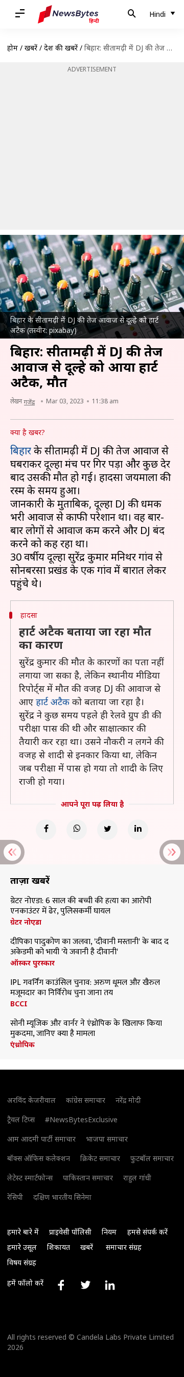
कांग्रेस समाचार (85, 1100)
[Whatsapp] (76, 829)
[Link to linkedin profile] (110, 1285)
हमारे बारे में (23, 1232)
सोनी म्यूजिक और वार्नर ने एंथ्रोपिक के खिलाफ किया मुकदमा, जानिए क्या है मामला (86, 1029)
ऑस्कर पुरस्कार (32, 963)
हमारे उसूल (22, 1247)
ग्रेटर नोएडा (25, 922)
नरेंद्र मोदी (128, 1100)
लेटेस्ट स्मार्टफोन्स (30, 1177)
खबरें (31, 48)
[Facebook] (46, 829)
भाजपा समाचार (107, 1139)
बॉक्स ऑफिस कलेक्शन (38, 1158)
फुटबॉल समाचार (152, 1158)
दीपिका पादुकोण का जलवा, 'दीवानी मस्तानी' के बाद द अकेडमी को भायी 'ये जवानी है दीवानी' (89, 947)
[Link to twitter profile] (85, 1285)
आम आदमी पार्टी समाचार (41, 1139)
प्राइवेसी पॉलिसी (70, 1232)
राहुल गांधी (137, 1177)
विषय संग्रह (21, 1262)
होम (12, 48)
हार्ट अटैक (53, 701)
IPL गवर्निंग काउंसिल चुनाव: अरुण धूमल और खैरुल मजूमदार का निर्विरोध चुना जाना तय (85, 988)
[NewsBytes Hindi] (68, 14)
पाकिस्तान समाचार (88, 1177)
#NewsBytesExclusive (81, 1119)
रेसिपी (15, 1197)
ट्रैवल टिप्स (21, 1119)
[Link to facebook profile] (61, 1285)
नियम (109, 1232)
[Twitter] (107, 829)
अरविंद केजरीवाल (31, 1100)
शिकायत (58, 1247)
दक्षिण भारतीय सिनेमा (62, 1197)
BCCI (19, 1003)
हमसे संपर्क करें (147, 1232)
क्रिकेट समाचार (100, 1158)
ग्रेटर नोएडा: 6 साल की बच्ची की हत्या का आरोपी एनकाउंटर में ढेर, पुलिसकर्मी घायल (80, 906)
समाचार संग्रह (124, 1247)
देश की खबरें (61, 48)
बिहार (20, 450)
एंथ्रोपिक (22, 1044)
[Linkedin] (138, 829)
